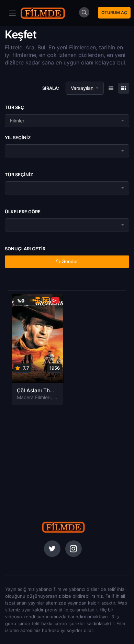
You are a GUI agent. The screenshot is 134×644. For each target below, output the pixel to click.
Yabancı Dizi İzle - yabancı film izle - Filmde (43, 13)
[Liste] (123, 88)
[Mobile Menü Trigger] (12, 13)
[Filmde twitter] (52, 548)
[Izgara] (110, 88)
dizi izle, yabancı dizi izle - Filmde (63, 527)
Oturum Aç (114, 12)
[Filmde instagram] (73, 548)
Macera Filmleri (34, 397)
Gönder (69, 261)
